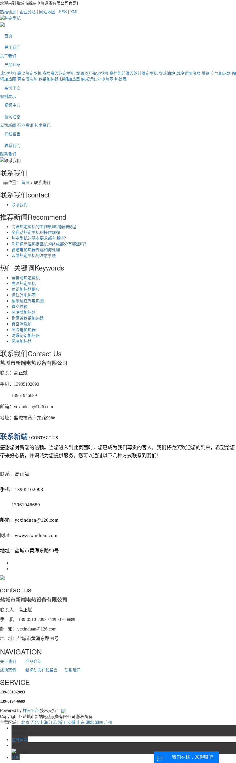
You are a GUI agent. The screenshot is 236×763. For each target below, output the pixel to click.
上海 (44, 722)
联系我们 (12, 145)
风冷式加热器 (188, 73)
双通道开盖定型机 (92, 73)
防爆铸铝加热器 (26, 335)
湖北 (90, 722)
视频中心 (12, 105)
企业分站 (28, 11)
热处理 (121, 79)
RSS (63, 11)
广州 (108, 722)
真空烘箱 (20, 306)
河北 (35, 722)
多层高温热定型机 (59, 73)
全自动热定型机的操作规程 (36, 232)
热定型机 (8, 73)
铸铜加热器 (70, 79)
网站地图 (47, 11)
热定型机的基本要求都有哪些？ (40, 238)
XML (74, 11)
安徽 (71, 722)
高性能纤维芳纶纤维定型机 (133, 73)
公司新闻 (8, 125)
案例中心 (12, 87)
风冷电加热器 (24, 329)
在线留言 (12, 134)
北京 (25, 722)
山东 (81, 722)
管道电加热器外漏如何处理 (36, 249)
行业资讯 (25, 125)
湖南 (99, 722)
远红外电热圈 (24, 295)
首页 (8, 35)
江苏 (53, 722)
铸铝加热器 (49, 79)
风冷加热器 (22, 341)
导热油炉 (167, 73)
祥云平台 (31, 710)
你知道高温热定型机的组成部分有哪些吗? (49, 244)
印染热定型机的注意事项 (34, 255)
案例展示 (8, 96)
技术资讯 (43, 125)
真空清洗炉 (27, 79)
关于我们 (12, 47)
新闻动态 (12, 116)
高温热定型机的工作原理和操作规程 (44, 226)
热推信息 (8, 11)
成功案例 (8, 670)
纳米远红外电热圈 (97, 79)
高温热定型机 (29, 73)
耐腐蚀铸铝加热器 (28, 318)
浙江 (62, 722)
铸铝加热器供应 (26, 289)
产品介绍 (12, 64)
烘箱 (205, 73)
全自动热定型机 (26, 277)
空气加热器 (221, 73)
